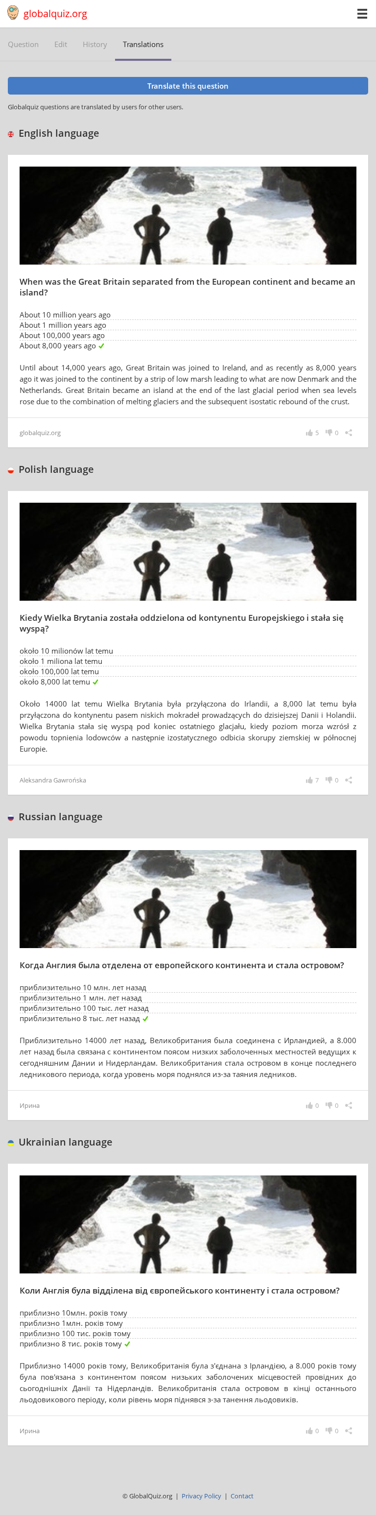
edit (60, 44)
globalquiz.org (55, 13)
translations (143, 44)
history (95, 44)
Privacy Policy (201, 1495)
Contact (242, 1495)
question (23, 44)
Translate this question (188, 86)
